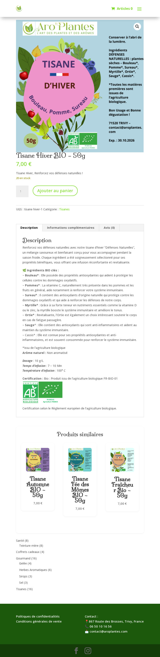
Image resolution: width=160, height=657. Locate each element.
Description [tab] (29, 228)
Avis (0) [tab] (109, 228)
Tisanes (64, 209)
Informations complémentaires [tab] (70, 228)
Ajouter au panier (55, 190)
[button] (137, 26)
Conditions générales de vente (39, 621)
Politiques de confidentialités (38, 616)
